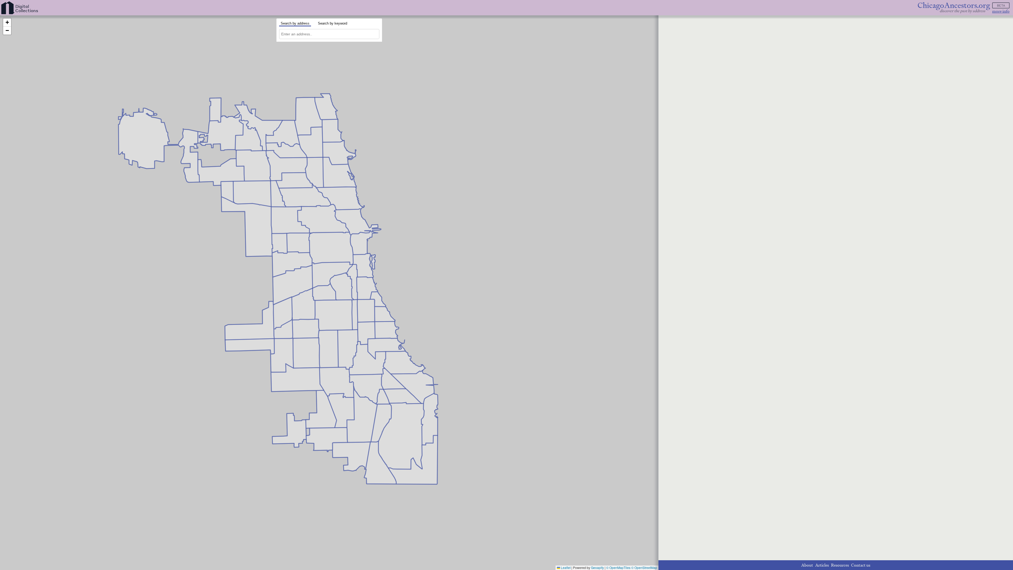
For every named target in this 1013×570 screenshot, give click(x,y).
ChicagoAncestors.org (954, 5)
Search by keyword (332, 23)
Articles (822, 565)
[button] (7, 22)
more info (1001, 11)
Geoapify (597, 567)
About (807, 565)
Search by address (295, 23)
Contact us (860, 565)
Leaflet (565, 567)
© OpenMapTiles (618, 567)
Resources (840, 565)
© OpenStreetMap (644, 567)
